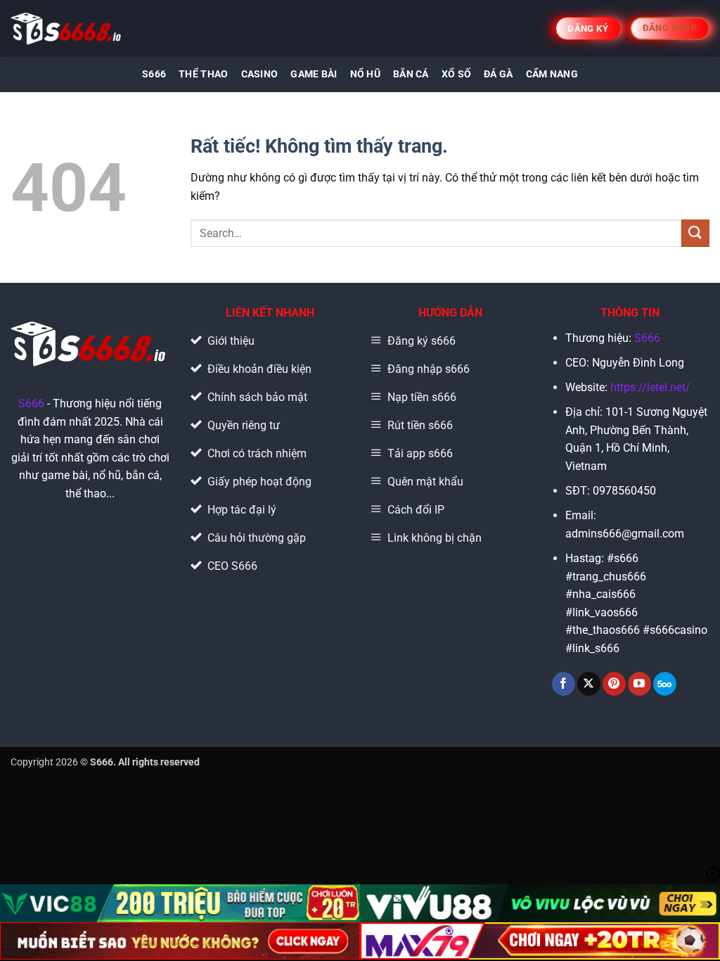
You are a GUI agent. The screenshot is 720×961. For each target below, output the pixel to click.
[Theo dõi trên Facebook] (563, 684)
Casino (259, 74)
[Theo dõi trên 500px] (664, 684)
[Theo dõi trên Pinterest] (614, 684)
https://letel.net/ (650, 387)
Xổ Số (456, 74)
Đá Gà (498, 74)
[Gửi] (695, 233)
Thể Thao (203, 74)
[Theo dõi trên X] (588, 684)
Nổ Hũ (365, 74)
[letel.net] (67, 28)
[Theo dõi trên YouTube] (639, 684)
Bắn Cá (411, 74)
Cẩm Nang (552, 74)
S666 (154, 74)
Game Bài (313, 74)
